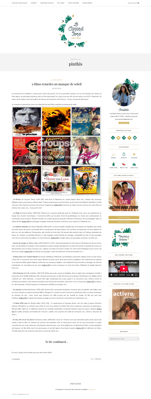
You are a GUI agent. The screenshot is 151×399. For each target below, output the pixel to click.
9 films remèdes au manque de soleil (57, 84)
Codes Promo (87, 3)
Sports (124, 158)
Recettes (124, 167)
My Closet (61, 3)
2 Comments (16, 359)
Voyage (134, 158)
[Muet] (132, 275)
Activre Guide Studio (19, 3)
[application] (124, 268)
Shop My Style (123, 217)
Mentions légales (47, 3)
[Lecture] (111, 275)
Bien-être (113, 167)
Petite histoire (73, 3)
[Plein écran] (136, 275)
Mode (113, 158)
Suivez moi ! (92, 389)
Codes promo (124, 222)
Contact (34, 3)
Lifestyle (134, 167)
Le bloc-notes (56, 79)
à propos (124, 123)
